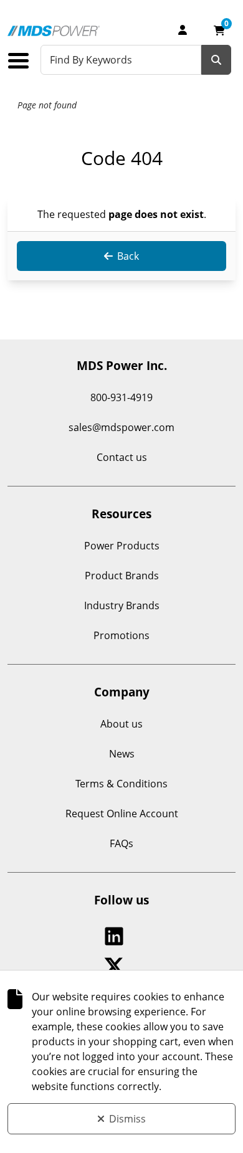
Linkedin (116, 936)
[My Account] (182, 30)
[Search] (216, 60)
